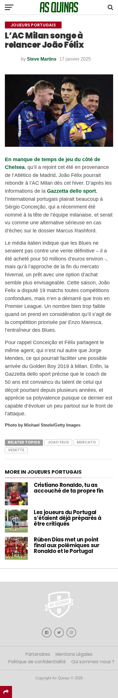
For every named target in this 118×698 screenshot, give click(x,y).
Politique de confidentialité (37, 662)
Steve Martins (41, 59)
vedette (16, 450)
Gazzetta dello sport (71, 191)
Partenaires (37, 654)
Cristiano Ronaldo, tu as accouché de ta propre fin (68, 487)
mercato (86, 442)
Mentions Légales (74, 654)
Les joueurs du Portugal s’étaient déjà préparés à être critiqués (67, 518)
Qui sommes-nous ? (92, 662)
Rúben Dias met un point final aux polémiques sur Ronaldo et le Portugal (66, 545)
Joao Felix (58, 442)
